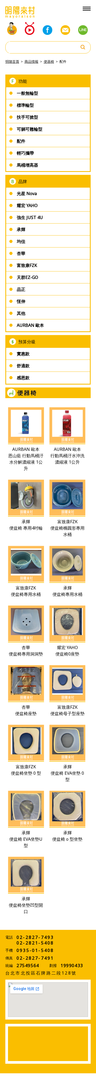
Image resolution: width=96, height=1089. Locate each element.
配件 (62, 61)
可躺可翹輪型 (29, 129)
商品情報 (31, 61)
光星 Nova (27, 193)
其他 (21, 313)
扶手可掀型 (27, 117)
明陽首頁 (12, 61)
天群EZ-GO (27, 277)
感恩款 (23, 378)
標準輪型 (25, 105)
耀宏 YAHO (27, 205)
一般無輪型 (27, 93)
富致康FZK (27, 265)
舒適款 (23, 366)
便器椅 (49, 61)
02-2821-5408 (35, 943)
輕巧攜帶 (25, 153)
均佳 (21, 241)
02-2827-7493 (35, 937)
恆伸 (21, 301)
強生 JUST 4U (30, 217)
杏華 (21, 253)
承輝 (21, 229)
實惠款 (23, 354)
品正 (21, 289)
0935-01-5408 (35, 950)
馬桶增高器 (27, 165)
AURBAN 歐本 (30, 325)
